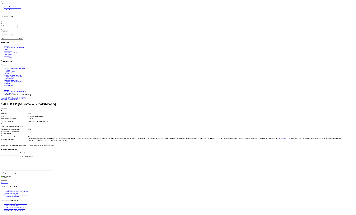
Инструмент (8, 9)
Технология (8, 54)
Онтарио (7, 56)
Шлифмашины (9, 78)
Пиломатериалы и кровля (12, 75)
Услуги (6, 49)
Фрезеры (7, 70)
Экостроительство (10, 6)
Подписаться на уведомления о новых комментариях (20, 173)
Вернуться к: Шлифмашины (10, 99)
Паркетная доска (9, 71)
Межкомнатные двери (11, 80)
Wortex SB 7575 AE (7, 98)
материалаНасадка (285, 138)
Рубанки (7, 73)
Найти (20, 38)
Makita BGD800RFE (19, 98)
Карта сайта (8, 57)
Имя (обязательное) (26, 153)
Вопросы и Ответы (10, 52)
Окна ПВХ (7, 83)
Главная (6, 46)
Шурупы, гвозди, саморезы (13, 77)
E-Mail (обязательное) (26, 156)
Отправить (4, 183)
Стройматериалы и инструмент (14, 47)
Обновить (4, 178)
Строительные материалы (12, 8)
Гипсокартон (8, 85)
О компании (8, 51)
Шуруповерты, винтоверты (13, 81)
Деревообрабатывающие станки (14, 68)
